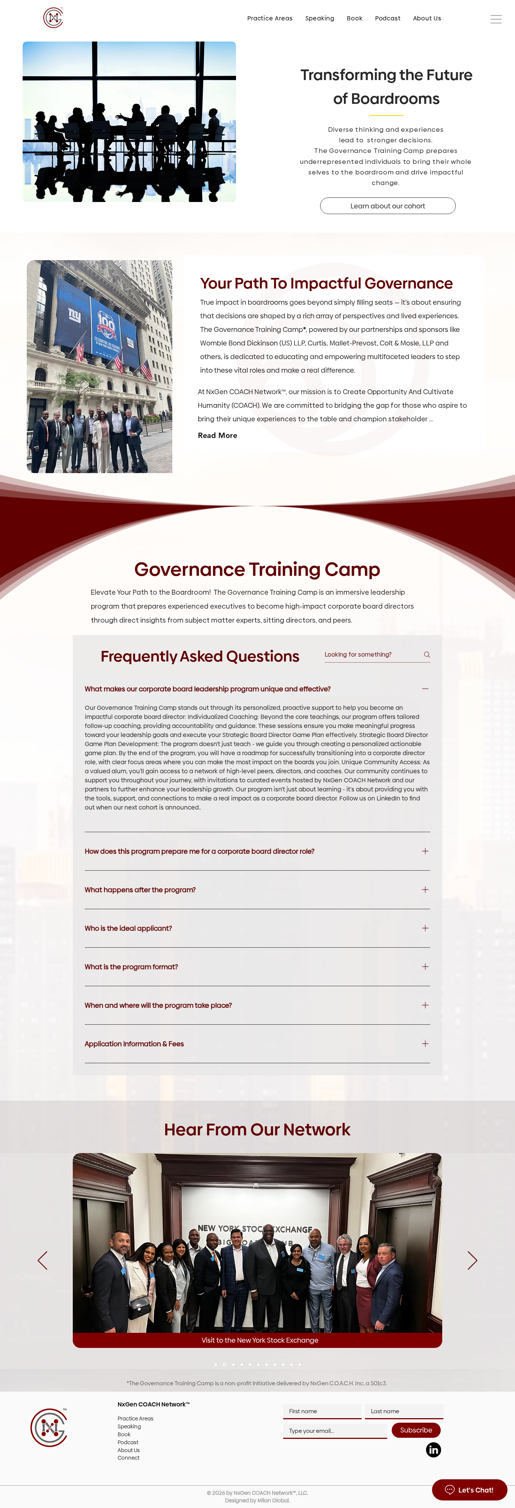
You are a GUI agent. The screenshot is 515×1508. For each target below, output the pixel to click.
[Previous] (42, 1261)
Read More (217, 435)
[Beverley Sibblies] (233, 1364)
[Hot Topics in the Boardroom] (266, 1364)
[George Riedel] (300, 1364)
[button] (265, 18)
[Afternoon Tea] (250, 1364)
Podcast (128, 1442)
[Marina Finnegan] (291, 1364)
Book (124, 1434)
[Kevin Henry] (258, 1364)
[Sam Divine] (275, 1364)
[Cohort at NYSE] (224, 1364)
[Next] (472, 1261)
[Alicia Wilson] (216, 1364)
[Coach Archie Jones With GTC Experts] (283, 1364)
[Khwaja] (242, 1364)
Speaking (129, 1426)
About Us (129, 1450)
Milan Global (273, 1500)
